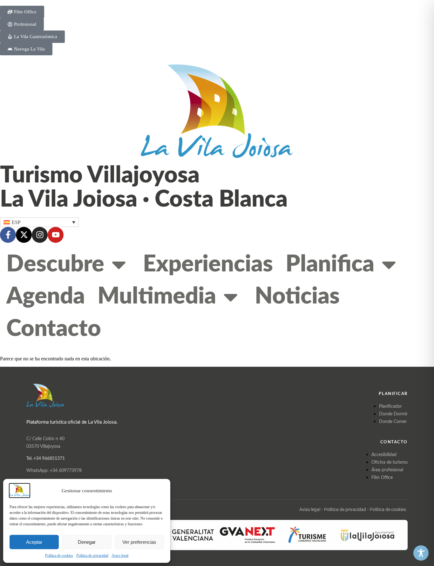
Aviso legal (120, 555)
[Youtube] (56, 235)
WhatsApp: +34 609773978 (54, 470)
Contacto (53, 328)
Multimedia (157, 296)
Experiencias (208, 264)
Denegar (87, 542)
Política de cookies (59, 555)
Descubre (55, 264)
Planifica (330, 264)
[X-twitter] (24, 235)
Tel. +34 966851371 (45, 458)
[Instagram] (40, 235)
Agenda (45, 296)
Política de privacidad (92, 555)
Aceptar (34, 542)
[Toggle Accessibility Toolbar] (421, 553)
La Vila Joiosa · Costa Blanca (144, 199)
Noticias (297, 296)
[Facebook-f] (8, 235)
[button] (39, 222)
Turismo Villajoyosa (100, 175)
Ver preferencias (139, 542)
